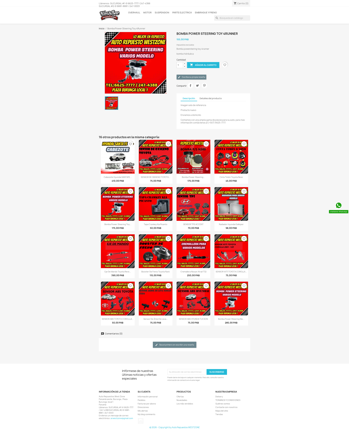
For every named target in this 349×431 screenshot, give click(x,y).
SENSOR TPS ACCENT (193, 224)
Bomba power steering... (193, 177)
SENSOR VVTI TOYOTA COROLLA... (231, 271)
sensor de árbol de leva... (155, 319)
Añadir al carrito (203, 65)
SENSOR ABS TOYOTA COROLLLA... (118, 319)
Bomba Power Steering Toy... (117, 224)
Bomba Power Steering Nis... (231, 319)
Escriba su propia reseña (193, 77)
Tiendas (219, 414)
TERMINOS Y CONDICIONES (227, 400)
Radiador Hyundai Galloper (231, 224)
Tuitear (197, 85)
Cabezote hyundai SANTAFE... (118, 177)
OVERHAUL (134, 12)
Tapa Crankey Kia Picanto (155, 224)
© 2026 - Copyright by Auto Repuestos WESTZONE (174, 427)
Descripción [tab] (189, 98)
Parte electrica (182, 12)
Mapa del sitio (221, 410)
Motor (147, 12)
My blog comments (146, 414)
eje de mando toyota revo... (118, 271)
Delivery (219, 396)
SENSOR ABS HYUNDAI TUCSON (193, 319)
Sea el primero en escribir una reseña (176, 344)
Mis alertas (143, 410)
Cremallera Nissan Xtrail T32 (193, 271)
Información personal (147, 396)
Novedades (182, 400)
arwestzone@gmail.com (122, 418)
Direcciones (143, 407)
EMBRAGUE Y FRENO (206, 12)
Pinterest (204, 85)
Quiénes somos (222, 403)
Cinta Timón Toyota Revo (231, 177)
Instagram (140, 421)
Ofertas (180, 396)
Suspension (162, 12)
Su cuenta (144, 391)
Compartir (190, 85)
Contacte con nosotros (226, 407)
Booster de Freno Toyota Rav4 (155, 271)
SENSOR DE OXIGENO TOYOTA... (155, 177)
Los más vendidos (185, 403)
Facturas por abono (147, 403)
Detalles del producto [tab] (211, 98)
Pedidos (141, 400)
